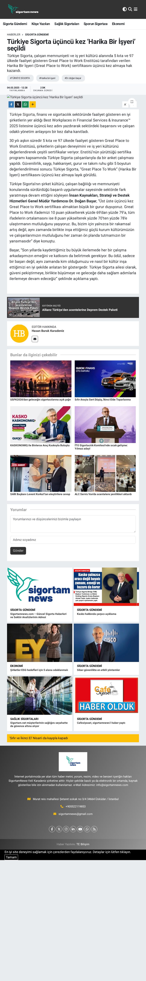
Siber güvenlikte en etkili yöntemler (98, 669)
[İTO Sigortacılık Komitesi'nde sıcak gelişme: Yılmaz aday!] (105, 424)
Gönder (18, 550)
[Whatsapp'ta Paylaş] (25, 104)
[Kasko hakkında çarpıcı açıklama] (106, 587)
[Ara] (130, 9)
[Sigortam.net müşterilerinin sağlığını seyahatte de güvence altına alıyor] (39, 695)
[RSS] (94, 829)
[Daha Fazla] (32, 104)
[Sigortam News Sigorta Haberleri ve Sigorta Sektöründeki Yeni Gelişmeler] (23, 9)
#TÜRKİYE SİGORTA (20, 78)
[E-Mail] (35, 339)
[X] (59, 829)
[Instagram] (66, 829)
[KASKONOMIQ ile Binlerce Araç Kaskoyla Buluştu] (40, 424)
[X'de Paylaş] (18, 104)
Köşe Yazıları (41, 24)
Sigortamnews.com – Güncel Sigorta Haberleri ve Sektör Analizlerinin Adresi (38, 615)
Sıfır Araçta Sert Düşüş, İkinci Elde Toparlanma (103, 399)
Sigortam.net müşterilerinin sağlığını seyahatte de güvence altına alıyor (39, 724)
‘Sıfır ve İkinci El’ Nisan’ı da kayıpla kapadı (39, 738)
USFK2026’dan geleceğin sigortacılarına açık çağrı (40, 399)
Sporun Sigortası (95, 24)
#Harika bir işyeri (47, 78)
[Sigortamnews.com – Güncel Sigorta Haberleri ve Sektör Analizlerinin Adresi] (39, 587)
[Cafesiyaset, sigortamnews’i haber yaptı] (106, 695)
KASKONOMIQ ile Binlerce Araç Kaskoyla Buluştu (40, 445)
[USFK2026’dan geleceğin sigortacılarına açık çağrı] (40, 378)
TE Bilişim (82, 844)
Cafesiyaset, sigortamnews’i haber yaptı (101, 722)
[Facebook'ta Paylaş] (11, 104)
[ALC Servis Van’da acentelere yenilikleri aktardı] (105, 473)
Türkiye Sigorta (22, 114)
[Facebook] (52, 829)
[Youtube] (80, 829)
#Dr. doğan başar (73, 78)
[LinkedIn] (73, 829)
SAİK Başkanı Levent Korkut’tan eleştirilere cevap (40, 494)
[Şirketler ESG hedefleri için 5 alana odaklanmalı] (39, 643)
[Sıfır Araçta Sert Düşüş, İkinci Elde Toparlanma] (105, 378)
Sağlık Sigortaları (66, 24)
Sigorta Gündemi (15, 24)
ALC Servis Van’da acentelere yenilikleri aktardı (103, 494)
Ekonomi (118, 24)
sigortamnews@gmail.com (76, 814)
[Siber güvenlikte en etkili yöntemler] (106, 643)
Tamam (11, 857)
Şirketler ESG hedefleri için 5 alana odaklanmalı (39, 669)
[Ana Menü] (135, 9)
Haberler (13, 34)
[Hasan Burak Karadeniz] (19, 333)
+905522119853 (76, 806)
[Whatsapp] (87, 829)
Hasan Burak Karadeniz (48, 331)
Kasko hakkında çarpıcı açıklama (96, 613)
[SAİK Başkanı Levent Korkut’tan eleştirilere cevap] (40, 473)
